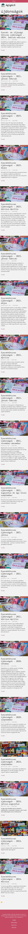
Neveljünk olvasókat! (6, 86)
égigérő (10, 5)
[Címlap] (3, 5)
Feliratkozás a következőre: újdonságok (1, 902)
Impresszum (14, 925)
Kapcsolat (14, 927)
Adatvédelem (14, 922)
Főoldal (14, 920)
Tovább (3, 50)
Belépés (14, 1)
